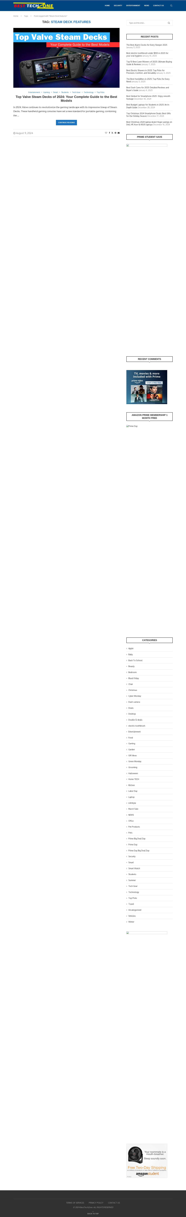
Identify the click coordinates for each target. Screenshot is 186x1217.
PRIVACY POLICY (96, 1203)
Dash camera (134, 702)
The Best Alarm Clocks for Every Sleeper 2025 (146, 45)
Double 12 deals (135, 720)
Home (107, 6)
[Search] (171, 5)
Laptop (131, 797)
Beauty (131, 666)
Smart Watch (134, 868)
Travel (131, 904)
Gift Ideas (132, 755)
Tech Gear (133, 886)
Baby (130, 654)
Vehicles (132, 916)
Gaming (131, 743)
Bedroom (132, 672)
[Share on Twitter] (112, 133)
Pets (130, 833)
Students (132, 874)
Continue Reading (66, 123)
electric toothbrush (136, 726)
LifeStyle (132, 803)
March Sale (133, 809)
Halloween (133, 773)
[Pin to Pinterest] (115, 133)
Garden (131, 749)
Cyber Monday (134, 696)
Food (130, 737)
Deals (130, 708)
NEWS (146, 6)
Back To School (135, 660)
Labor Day (132, 791)
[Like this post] (106, 133)
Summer (132, 880)
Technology (133, 892)
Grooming (132, 767)
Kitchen (131, 785)
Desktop (132, 714)
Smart (131, 862)
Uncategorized (134, 910)
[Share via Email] (119, 133)
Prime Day (132, 844)
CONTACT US (158, 6)
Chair (130, 684)
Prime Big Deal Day (136, 838)
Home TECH (133, 779)
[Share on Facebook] (109, 133)
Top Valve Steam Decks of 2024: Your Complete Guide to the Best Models (66, 98)
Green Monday (134, 761)
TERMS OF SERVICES (75, 1203)
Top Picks (132, 898)
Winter (131, 922)
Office (131, 821)
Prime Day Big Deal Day (138, 850)
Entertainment (133, 6)
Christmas (132, 690)
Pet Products (134, 827)
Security (118, 6)
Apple (130, 648)
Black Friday (133, 678)
